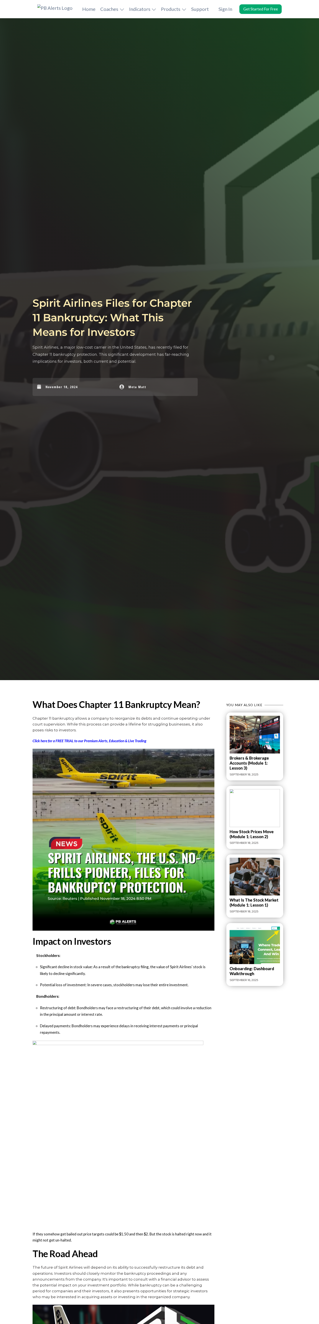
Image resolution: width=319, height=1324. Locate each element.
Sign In (225, 9)
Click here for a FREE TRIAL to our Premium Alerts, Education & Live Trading (89, 741)
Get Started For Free (260, 9)
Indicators (139, 9)
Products (170, 9)
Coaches (109, 9)
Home (88, 9)
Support (200, 9)
